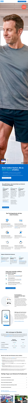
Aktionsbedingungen (6, 201)
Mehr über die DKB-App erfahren (19, 321)
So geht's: (11, 185)
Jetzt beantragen (5, 207)
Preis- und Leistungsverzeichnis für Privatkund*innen (8, 391)
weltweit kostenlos (9, 335)
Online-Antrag (17, 275)
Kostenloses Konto (5, 175)
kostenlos (9, 225)
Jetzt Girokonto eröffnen (22, 1)
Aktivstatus (7, 336)
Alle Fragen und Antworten (5, 390)
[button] (14, 342)
